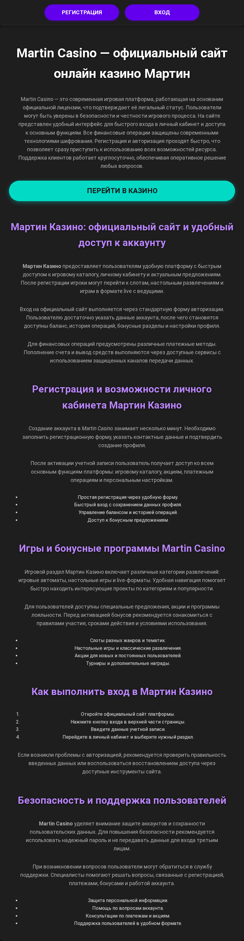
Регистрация (82, 12)
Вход (162, 12)
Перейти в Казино (122, 191)
